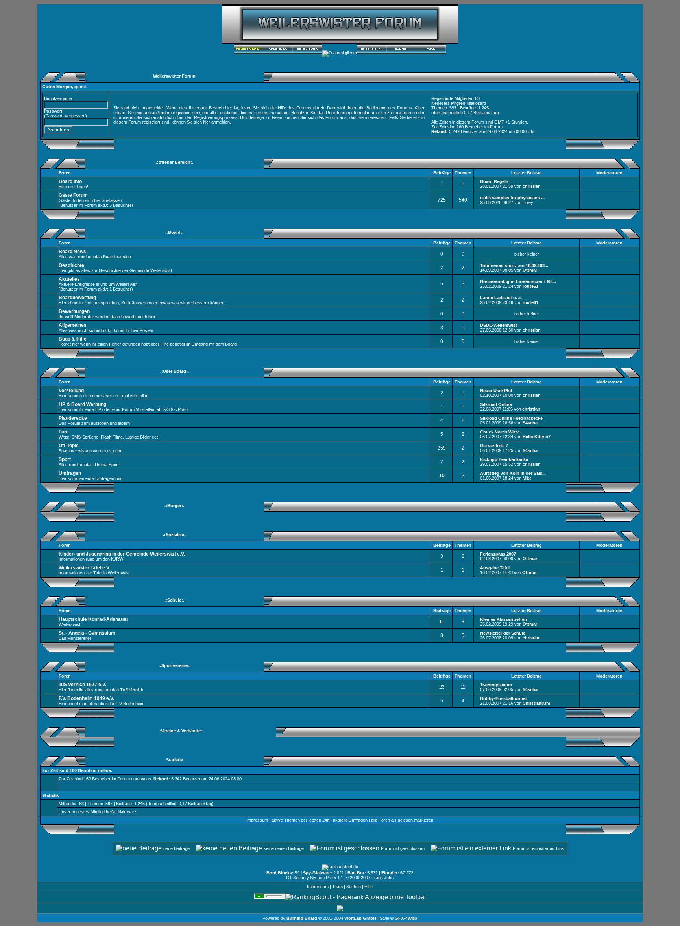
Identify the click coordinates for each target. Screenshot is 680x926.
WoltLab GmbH (360, 918)
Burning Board (302, 918)
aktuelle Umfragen (350, 820)
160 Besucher (469, 126)
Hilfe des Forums (295, 108)
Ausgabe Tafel (495, 567)
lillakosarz (477, 103)
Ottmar (530, 270)
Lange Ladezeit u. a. (501, 297)
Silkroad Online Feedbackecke (511, 418)
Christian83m (536, 703)
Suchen (353, 886)
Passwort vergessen (65, 115)
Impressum (257, 820)
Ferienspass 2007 (498, 554)
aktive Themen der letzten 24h (300, 820)
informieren (124, 117)
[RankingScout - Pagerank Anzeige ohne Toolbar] (355, 897)
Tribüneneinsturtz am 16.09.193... (514, 265)
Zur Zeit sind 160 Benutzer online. (77, 770)
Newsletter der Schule (502, 633)
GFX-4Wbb (406, 918)
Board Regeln (494, 181)
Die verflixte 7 (494, 445)
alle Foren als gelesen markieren (402, 820)
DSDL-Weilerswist (498, 325)
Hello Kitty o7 (537, 436)
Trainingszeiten (496, 684)
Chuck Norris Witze (500, 432)
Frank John (382, 877)
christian (532, 186)
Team (337, 886)
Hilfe (368, 886)
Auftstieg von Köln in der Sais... (513, 473)
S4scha (530, 422)
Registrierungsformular (348, 112)
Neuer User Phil (496, 390)
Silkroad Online (496, 404)
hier (206, 122)
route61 (530, 286)
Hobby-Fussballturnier (503, 698)
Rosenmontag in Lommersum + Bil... (518, 281)
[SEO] (269, 897)
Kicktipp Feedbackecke (504, 459)
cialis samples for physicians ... (512, 197)
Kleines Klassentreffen (503, 619)
